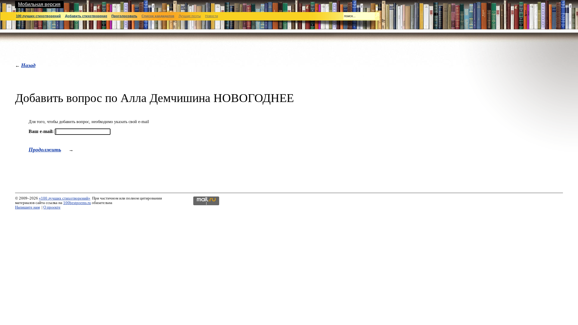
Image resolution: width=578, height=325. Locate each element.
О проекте (52, 207)
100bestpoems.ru (77, 203)
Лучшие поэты (190, 16)
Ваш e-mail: (41, 131)
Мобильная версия (39, 4)
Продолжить (45, 149)
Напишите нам (27, 207)
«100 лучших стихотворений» (64, 198)
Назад (28, 65)
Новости (211, 16)
